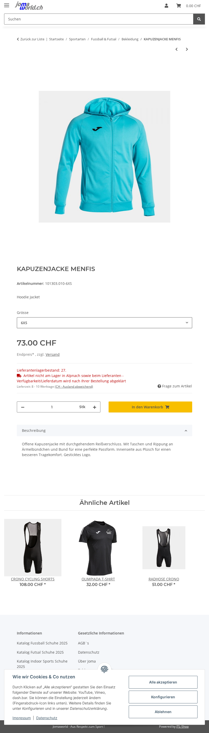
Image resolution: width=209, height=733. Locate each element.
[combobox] (104, 322)
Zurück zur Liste (32, 39)
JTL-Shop (182, 726)
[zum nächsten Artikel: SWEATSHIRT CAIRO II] (187, 49)
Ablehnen (163, 712)
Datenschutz (46, 718)
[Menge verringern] (22, 407)
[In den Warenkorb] (21, 66)
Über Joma (87, 661)
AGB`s (83, 643)
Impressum (21, 718)
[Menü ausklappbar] (6, 3)
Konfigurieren (163, 697)
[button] (166, 6)
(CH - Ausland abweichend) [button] (74, 386)
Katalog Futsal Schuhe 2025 (40, 652)
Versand (53, 354)
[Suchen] (199, 19)
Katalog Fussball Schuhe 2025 (42, 643)
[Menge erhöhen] (94, 407)
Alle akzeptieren (163, 682)
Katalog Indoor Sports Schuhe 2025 (42, 664)
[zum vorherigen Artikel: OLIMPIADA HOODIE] (176, 49)
